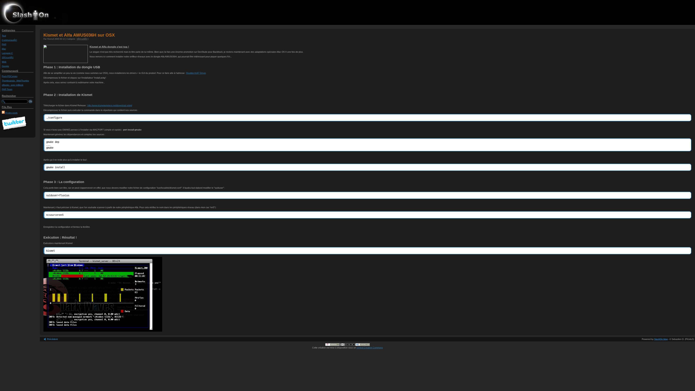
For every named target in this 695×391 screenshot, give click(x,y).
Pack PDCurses (9, 76)
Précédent (52, 339)
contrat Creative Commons (370, 347)
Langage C (7, 53)
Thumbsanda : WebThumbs (15, 80)
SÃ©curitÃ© (8, 57)
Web (4, 62)
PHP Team (7, 89)
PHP (4, 44)
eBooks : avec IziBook (12, 85)
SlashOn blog (661, 339)
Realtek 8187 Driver (196, 73)
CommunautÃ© (9, 40)
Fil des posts (11, 113)
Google (5, 66)
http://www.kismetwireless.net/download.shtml (109, 105)
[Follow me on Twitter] (15, 130)
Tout (4, 36)
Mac (4, 49)
